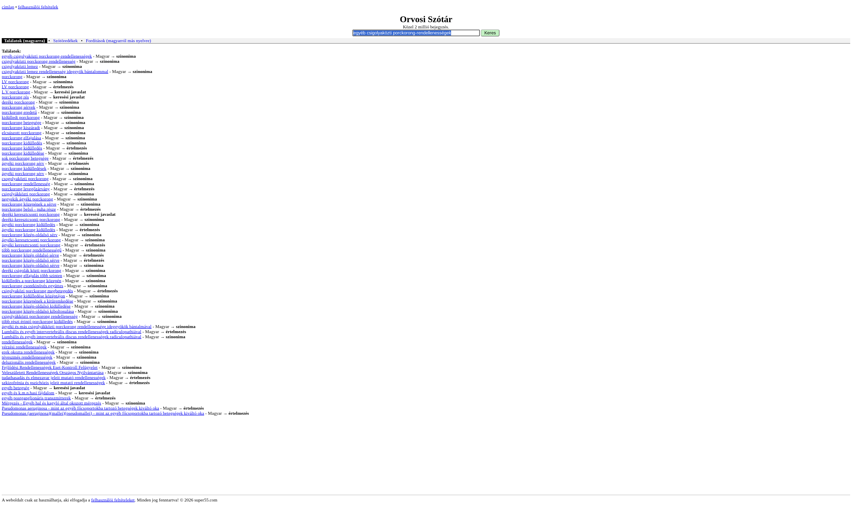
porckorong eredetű (19, 112)
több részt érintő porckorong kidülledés (37, 321)
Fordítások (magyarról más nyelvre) (118, 40)
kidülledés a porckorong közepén (31, 280)
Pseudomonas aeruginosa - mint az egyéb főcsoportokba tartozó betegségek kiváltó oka (80, 408)
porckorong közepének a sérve (29, 204)
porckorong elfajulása (21, 137)
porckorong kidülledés (22, 142)
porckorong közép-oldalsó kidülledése (36, 306)
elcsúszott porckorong (21, 132)
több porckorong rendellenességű (31, 250)
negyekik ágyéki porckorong (27, 199)
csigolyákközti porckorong (26, 193)
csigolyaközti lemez (20, 66)
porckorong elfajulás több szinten (32, 275)
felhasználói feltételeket (113, 499)
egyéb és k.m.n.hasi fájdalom (28, 392)
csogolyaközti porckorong (25, 178)
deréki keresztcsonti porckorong (31, 214)
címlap (8, 6)
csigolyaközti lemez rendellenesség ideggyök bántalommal (55, 71)
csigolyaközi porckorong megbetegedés (37, 290)
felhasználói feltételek (38, 6)
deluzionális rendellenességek (29, 362)
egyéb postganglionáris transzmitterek (36, 397)
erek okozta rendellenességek (28, 352)
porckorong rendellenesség (26, 183)
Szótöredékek (65, 40)
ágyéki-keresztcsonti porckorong (31, 239)
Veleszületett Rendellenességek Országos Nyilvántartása (53, 372)
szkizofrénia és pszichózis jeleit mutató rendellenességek (53, 382)
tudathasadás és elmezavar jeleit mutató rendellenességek (54, 377)
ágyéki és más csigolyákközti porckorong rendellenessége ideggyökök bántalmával (77, 326)
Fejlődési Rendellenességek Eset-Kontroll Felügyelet (50, 367)
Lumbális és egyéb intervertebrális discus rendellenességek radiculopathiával (71, 331)
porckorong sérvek (18, 107)
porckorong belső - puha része (29, 209)
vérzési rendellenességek (24, 346)
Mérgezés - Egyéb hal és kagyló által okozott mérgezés (51, 403)
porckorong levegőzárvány (26, 188)
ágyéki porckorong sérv (23, 163)
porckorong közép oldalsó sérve (30, 255)
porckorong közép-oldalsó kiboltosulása (38, 311)
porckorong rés (15, 96)
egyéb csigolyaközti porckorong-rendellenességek (47, 56)
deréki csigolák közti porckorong (31, 270)
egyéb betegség (15, 387)
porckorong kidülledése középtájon (33, 295)
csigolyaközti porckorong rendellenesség (38, 61)
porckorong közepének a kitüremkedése (37, 301)
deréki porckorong (18, 102)
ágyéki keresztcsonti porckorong (31, 244)
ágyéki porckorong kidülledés (28, 224)
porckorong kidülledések (24, 168)
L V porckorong (16, 91)
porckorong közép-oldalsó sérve (30, 260)
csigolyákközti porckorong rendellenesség (40, 316)
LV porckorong (15, 81)
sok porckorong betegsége (25, 158)
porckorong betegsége (21, 122)
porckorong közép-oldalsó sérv (29, 234)
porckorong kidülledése (23, 153)
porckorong (12, 76)
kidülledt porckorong (21, 117)
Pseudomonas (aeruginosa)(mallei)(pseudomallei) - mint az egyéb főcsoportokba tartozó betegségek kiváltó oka (103, 413)
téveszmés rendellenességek (27, 357)
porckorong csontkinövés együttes (32, 285)
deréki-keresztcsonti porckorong (31, 219)
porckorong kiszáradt (21, 127)
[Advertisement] (426, 461)
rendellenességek (17, 341)
